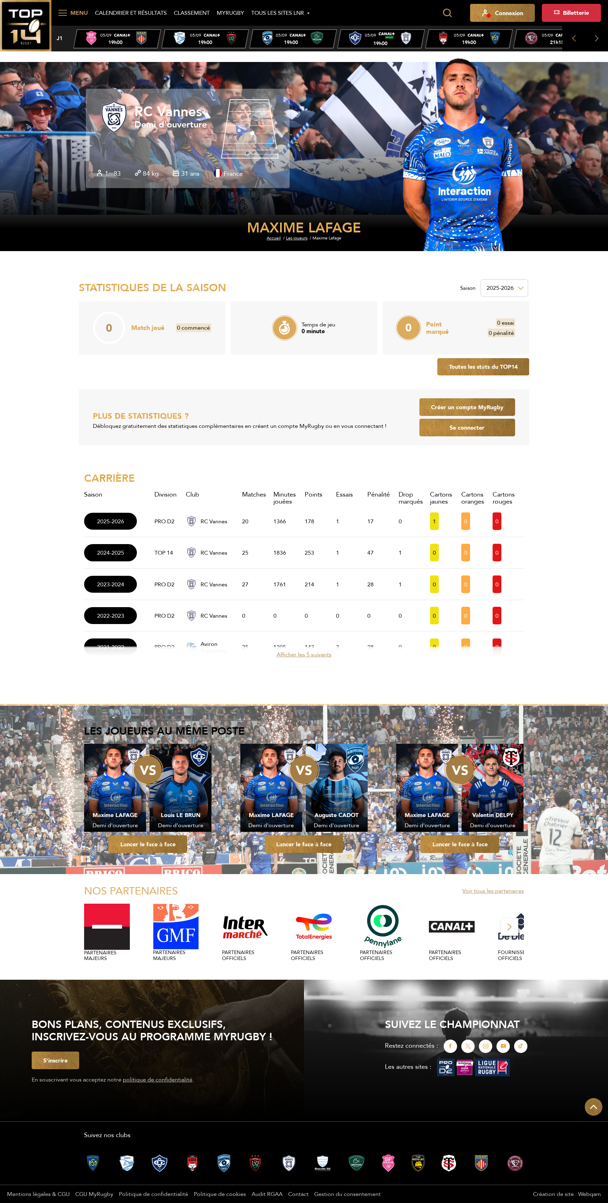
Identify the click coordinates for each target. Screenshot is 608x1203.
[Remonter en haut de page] (593, 1107)
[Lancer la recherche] (447, 13)
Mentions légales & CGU (38, 1194)
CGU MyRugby (94, 1194)
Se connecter (467, 427)
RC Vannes (168, 111)
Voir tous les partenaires (493, 890)
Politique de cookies (220, 1194)
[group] (117, 39)
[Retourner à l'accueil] (25, 25)
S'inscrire (55, 1060)
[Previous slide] (573, 38)
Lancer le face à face (148, 844)
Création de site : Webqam (567, 1194)
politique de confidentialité (157, 1079)
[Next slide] (596, 38)
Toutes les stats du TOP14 (483, 366)
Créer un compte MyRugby (467, 407)
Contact (298, 1194)
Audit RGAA (267, 1194)
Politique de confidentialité (153, 1194)
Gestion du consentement (347, 1194)
